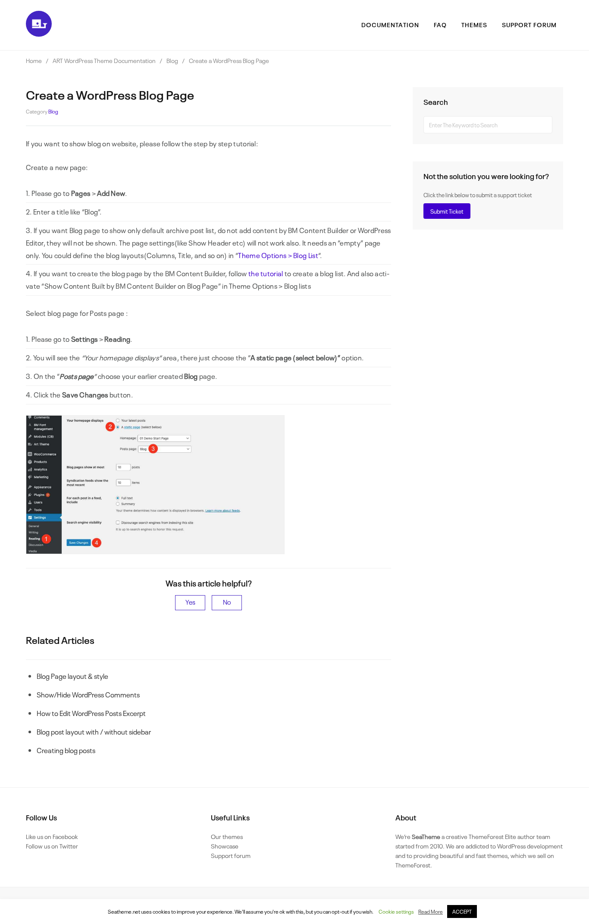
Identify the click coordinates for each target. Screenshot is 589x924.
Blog (53, 111)
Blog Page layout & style (72, 676)
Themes (474, 24)
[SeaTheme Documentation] (39, 33)
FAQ (440, 24)
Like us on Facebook (52, 836)
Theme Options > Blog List (278, 255)
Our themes (227, 836)
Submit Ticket (447, 211)
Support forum (231, 855)
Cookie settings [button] (396, 911)
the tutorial (265, 273)
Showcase (224, 846)
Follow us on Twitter (52, 846)
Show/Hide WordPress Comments (88, 694)
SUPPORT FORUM (529, 24)
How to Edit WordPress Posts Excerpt (91, 713)
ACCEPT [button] (462, 911)
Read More (430, 911)
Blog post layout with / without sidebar (94, 731)
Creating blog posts (66, 750)
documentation (390, 24)
